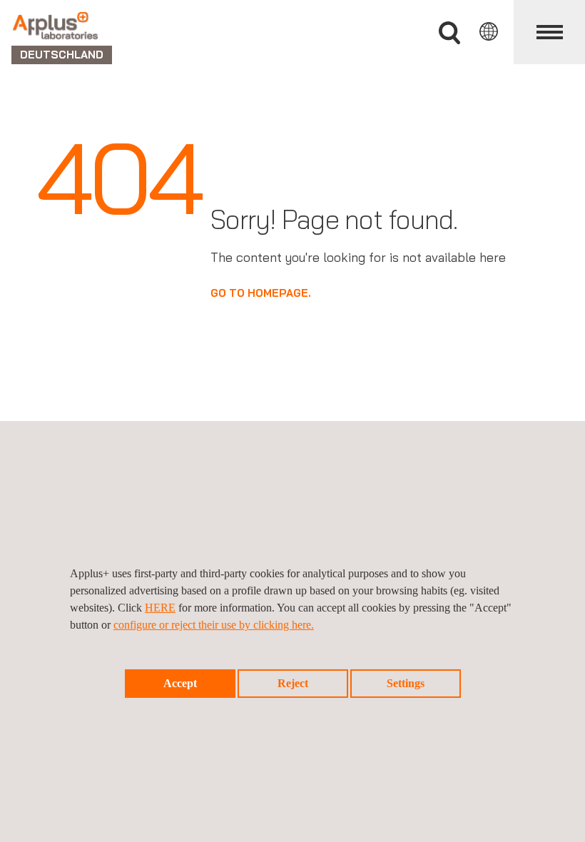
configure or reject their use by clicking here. (213, 625)
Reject (293, 683)
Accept (180, 683)
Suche (449, 33)
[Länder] (489, 31)
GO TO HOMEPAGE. (260, 293)
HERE (160, 608)
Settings (405, 683)
